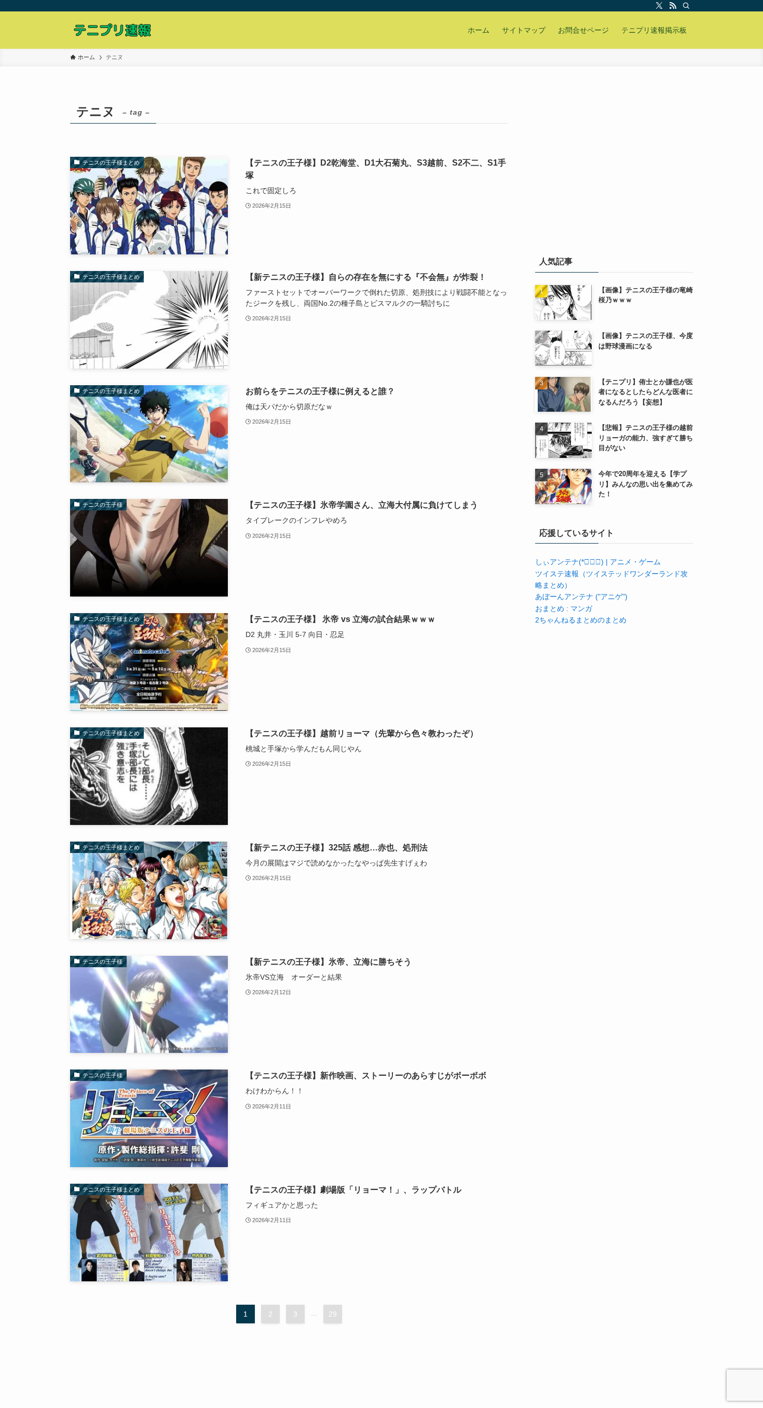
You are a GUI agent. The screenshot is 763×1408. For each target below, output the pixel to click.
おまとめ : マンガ (563, 608)
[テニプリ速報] (112, 30)
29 (333, 1314)
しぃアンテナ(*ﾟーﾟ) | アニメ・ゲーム (598, 562)
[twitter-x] (659, 5)
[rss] (672, 5)
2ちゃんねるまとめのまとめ (580, 620)
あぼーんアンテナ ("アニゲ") (581, 596)
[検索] (686, 5)
